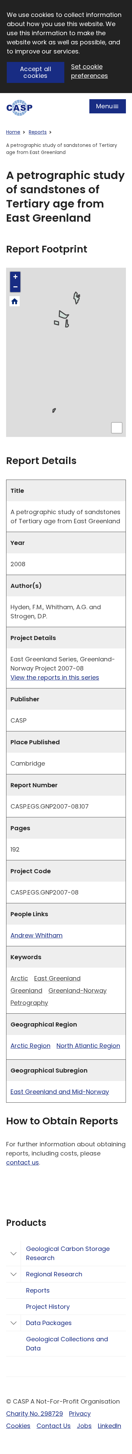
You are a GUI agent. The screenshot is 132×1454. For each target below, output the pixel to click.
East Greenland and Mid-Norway (59, 1091)
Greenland (26, 990)
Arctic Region (30, 1045)
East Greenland (57, 978)
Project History (48, 1306)
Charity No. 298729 (34, 1413)
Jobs (84, 1426)
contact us (22, 1162)
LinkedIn (109, 1426)
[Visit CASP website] (19, 107)
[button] (15, 277)
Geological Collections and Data (67, 1343)
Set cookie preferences (89, 71)
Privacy (80, 1413)
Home (13, 132)
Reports (38, 132)
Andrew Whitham (36, 935)
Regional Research (54, 1274)
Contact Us (54, 1426)
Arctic (19, 978)
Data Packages (49, 1323)
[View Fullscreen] (117, 428)
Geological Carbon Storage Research (68, 1253)
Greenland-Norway (77, 990)
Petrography (29, 1002)
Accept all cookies (35, 72)
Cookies (18, 1426)
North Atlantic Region (88, 1045)
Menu (104, 107)
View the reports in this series (54, 677)
